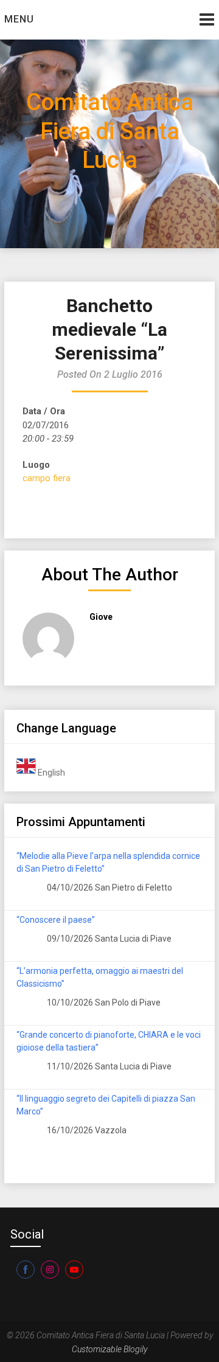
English (50, 772)
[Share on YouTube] (74, 1269)
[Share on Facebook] (25, 1269)
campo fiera (47, 478)
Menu (19, 19)
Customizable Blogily (109, 1349)
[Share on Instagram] (50, 1269)
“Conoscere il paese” (55, 920)
